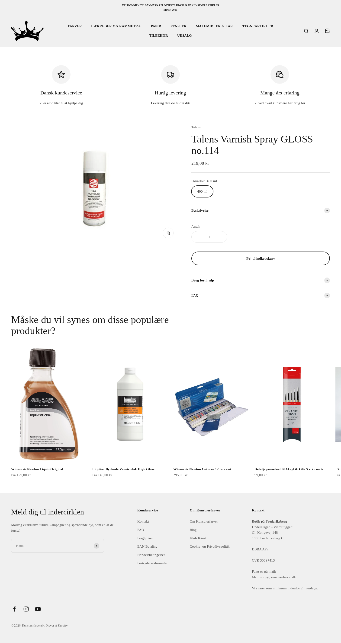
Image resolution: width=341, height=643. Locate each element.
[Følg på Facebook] (14, 609)
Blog (193, 530)
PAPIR (156, 26)
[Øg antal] (220, 236)
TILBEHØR (158, 35)
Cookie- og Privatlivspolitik (210, 546)
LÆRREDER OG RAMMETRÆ (116, 26)
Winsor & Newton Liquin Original (37, 469)
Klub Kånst (198, 538)
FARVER (75, 26)
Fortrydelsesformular (152, 563)
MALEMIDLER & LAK (214, 26)
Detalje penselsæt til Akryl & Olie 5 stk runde (288, 469)
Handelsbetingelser (151, 555)
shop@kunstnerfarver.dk (278, 577)
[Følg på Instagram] (26, 609)
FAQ (140, 530)
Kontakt (143, 521)
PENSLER (178, 26)
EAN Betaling (147, 546)
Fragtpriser (145, 538)
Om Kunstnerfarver (204, 521)
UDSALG (184, 35)
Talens (196, 127)
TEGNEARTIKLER (257, 26)
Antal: (195, 226)
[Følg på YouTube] (38, 609)
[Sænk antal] (198, 236)
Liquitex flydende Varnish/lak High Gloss (123, 469)
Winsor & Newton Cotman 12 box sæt (202, 469)
